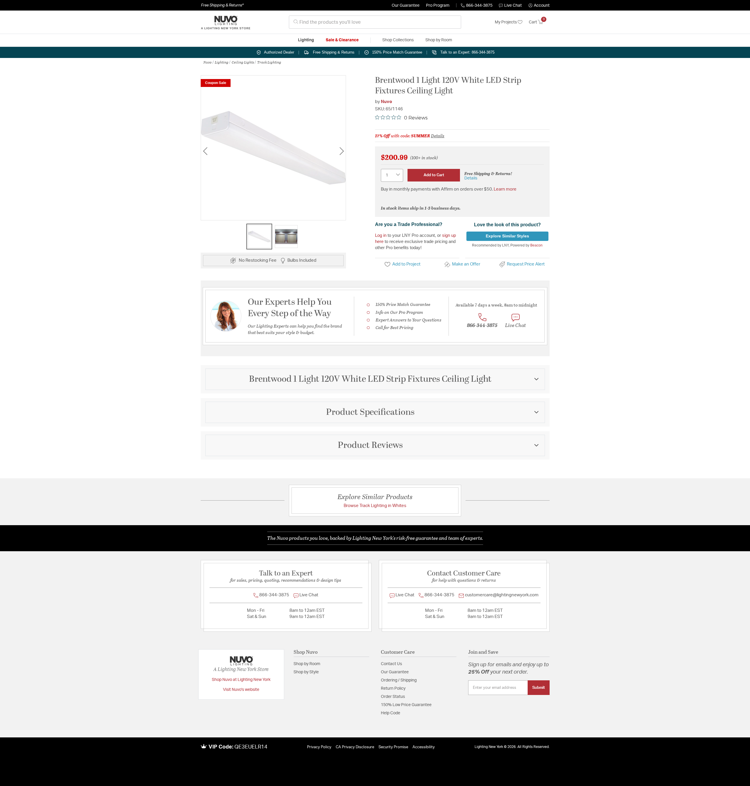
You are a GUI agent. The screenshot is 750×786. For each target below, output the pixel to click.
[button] (539, 6)
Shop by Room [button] (438, 40)
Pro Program (437, 6)
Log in (380, 235)
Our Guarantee (406, 6)
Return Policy (393, 688)
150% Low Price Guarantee (406, 705)
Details (437, 135)
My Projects (506, 22)
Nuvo (207, 62)
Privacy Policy (319, 747)
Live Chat (513, 6)
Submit (538, 688)
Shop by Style (306, 672)
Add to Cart (434, 175)
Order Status (393, 697)
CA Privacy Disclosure (355, 747)
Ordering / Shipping (399, 680)
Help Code (390, 713)
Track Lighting (269, 62)
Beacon (536, 245)
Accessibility (423, 747)
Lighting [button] (306, 40)
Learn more (505, 189)
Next (342, 151)
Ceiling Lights (243, 62)
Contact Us (391, 664)
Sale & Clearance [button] (342, 40)
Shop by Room (307, 664)
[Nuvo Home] (225, 22)
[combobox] (375, 22)
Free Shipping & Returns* (222, 5)
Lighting (222, 62)
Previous (205, 151)
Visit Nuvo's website (241, 690)
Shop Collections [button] (398, 40)
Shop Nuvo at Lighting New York (241, 680)
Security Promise (393, 747)
